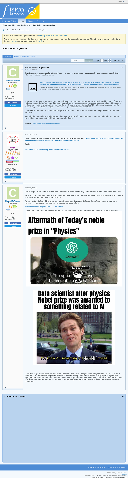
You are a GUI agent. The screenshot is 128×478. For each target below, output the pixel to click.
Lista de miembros (23, 25)
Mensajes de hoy (49, 25)
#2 (122, 135)
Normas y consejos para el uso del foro (52, 36)
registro (40, 41)
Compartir (14, 102)
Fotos (34, 57)
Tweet (14, 105)
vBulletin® (124, 474)
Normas (91, 467)
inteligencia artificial (48, 123)
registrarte (13, 41)
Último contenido (8, 25)
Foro (22, 21)
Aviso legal (101, 467)
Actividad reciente (21, 57)
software (57, 123)
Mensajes (7, 57)
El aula (14, 30)
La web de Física (9, 21)
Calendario (36, 25)
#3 (122, 188)
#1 (122, 67)
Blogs (30, 21)
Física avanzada (24, 30)
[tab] (7, 56)
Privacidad (112, 467)
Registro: (8, 97)
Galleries (40, 21)
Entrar (120, 2)
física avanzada (36, 123)
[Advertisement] (64, 430)
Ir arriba (122, 467)
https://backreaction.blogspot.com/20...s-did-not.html (44, 207)
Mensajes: (8, 98)
